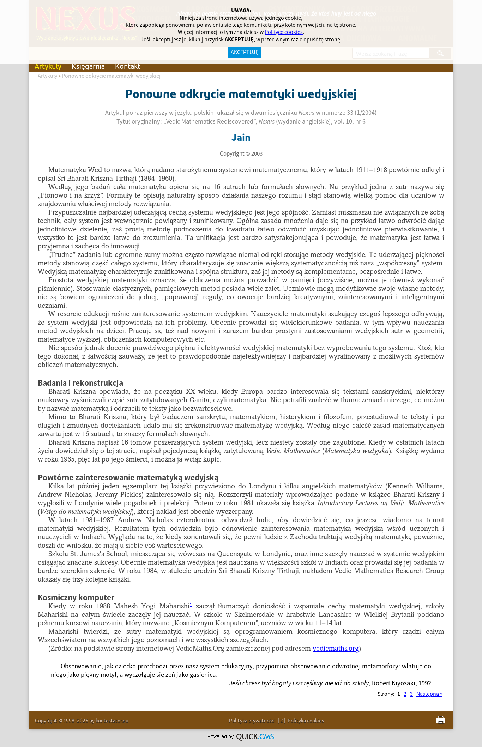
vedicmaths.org (336, 649)
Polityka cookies (306, 720)
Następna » (429, 694)
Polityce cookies (284, 32)
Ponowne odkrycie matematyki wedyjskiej (111, 75)
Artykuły (48, 65)
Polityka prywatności (252, 720)
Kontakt (127, 65)
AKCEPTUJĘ (244, 52)
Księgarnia (88, 65)
